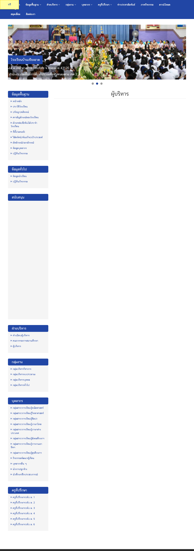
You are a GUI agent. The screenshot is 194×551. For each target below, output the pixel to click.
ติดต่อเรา (30, 14)
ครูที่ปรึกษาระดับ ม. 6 (24, 524)
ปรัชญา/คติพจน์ (21, 112)
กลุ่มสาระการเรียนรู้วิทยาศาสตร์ (28, 413)
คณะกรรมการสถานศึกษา (25, 340)
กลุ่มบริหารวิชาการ (22, 369)
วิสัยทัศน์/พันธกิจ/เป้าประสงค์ (28, 137)
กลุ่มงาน (70, 4)
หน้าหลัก (17, 101)
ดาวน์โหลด (164, 4)
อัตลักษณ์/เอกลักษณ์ (23, 142)
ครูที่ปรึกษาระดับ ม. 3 (24, 508)
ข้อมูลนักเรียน (20, 176)
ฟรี (9, 4)
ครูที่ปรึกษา (104, 4)
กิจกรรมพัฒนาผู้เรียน (23, 458)
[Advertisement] (28, 259)
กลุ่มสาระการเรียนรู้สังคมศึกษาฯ (28, 438)
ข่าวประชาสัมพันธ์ (126, 4)
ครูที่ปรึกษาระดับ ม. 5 (24, 518)
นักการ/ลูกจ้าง (20, 469)
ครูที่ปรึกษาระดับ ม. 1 (24, 497)
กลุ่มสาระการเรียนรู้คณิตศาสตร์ (28, 407)
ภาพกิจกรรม (147, 4)
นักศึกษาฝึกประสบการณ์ (25, 474)
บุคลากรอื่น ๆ (20, 463)
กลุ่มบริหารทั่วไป (21, 385)
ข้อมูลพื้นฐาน (33, 4)
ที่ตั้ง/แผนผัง (19, 131)
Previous (4, 51)
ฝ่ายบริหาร (52, 4)
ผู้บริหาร (17, 346)
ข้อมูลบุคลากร (20, 148)
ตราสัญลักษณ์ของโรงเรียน (26, 117)
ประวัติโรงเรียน (20, 106)
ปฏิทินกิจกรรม (20, 153)
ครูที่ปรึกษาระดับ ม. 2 (24, 502)
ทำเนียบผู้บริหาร (21, 335)
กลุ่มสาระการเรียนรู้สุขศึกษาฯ (27, 452)
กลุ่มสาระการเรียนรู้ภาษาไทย (27, 424)
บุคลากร (86, 4)
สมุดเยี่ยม (15, 14)
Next (190, 51)
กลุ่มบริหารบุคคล (21, 379)
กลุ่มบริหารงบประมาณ (24, 374)
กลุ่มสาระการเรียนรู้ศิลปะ (25, 418)
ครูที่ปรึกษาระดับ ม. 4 (24, 513)
